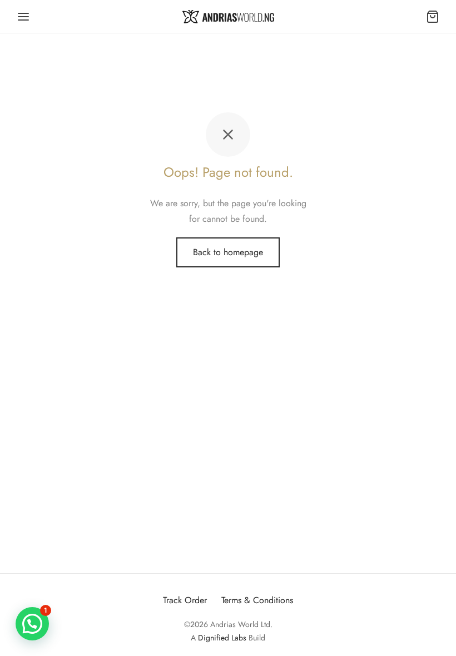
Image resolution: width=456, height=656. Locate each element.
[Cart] (432, 16)
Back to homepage (228, 252)
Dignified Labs (222, 637)
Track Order (185, 600)
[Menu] (23, 17)
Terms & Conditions (257, 600)
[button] (32, 623)
